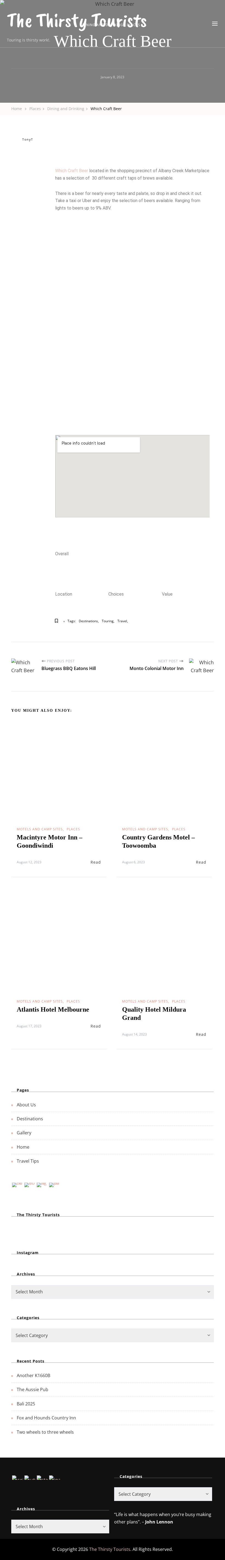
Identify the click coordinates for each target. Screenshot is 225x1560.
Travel (122, 621)
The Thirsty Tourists (77, 20)
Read (96, 862)
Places (73, 829)
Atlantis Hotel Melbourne (53, 1009)
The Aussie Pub (32, 1389)
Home (23, 1147)
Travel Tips (28, 1161)
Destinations (88, 621)
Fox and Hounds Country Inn (46, 1418)
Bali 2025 (26, 1404)
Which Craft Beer (71, 170)
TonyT (27, 139)
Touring (108, 621)
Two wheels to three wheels (45, 1432)
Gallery (24, 1133)
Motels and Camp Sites (40, 829)
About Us (26, 1105)
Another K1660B (33, 1375)
